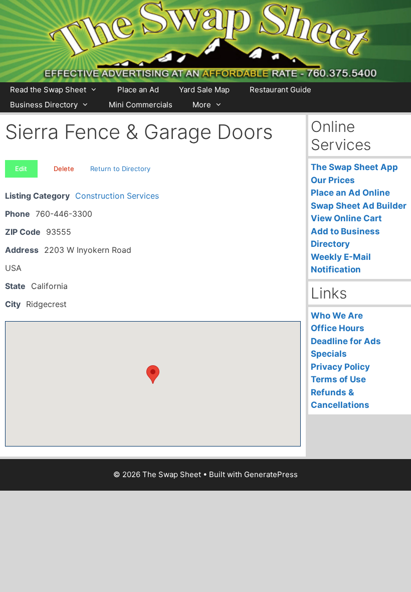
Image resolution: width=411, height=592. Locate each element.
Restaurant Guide (280, 89)
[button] (152, 374)
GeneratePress (271, 474)
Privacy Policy (340, 367)
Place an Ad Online (350, 193)
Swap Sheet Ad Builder (358, 206)
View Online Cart (346, 218)
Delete (64, 169)
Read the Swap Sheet (48, 89)
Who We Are (337, 316)
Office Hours (337, 328)
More (201, 104)
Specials (329, 354)
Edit (21, 169)
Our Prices (333, 180)
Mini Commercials (140, 104)
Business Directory (44, 104)
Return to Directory (120, 169)
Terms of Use (338, 379)
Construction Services (117, 196)
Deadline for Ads (346, 341)
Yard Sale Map (204, 89)
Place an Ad (138, 89)
